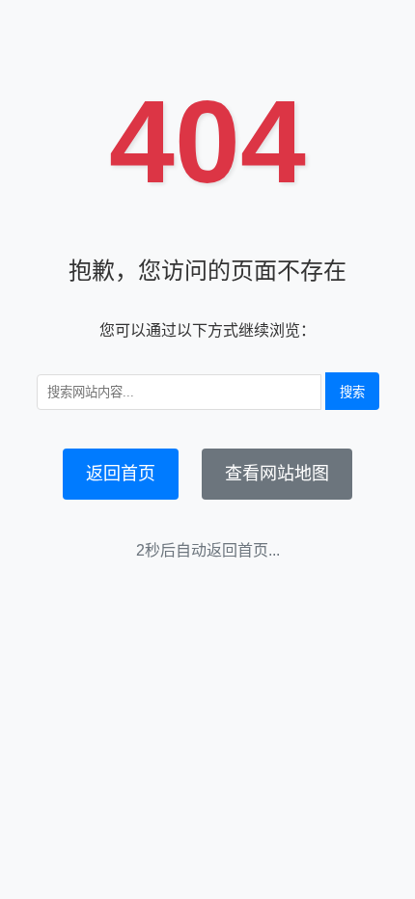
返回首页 (120, 473)
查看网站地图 (277, 473)
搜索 (352, 392)
